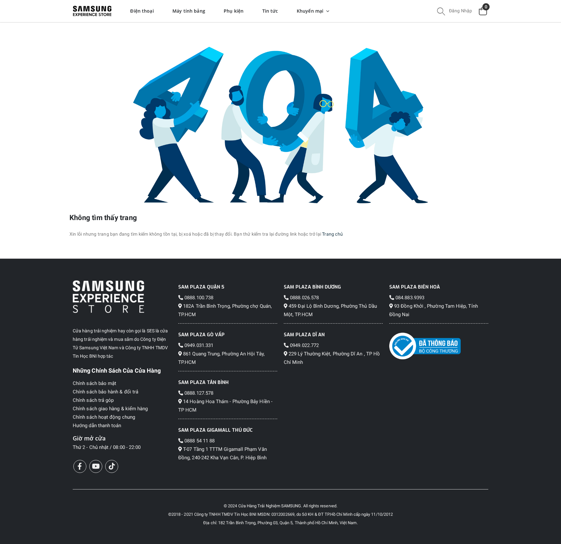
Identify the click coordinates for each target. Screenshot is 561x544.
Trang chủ (332, 234)
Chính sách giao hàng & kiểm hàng (110, 409)
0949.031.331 (198, 345)
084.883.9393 (409, 298)
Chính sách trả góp (93, 400)
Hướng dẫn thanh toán (97, 425)
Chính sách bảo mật (94, 383)
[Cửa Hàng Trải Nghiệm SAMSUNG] (122, 296)
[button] (441, 12)
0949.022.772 (304, 345)
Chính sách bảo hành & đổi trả (105, 392)
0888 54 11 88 (199, 441)
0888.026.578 (304, 298)
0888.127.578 (198, 393)
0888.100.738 (198, 298)
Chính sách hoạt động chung (104, 417)
